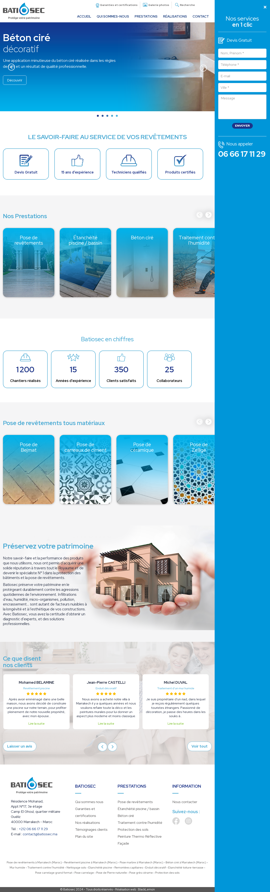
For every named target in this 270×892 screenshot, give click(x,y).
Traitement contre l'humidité (198, 239)
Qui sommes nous (89, 802)
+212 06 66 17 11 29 (33, 829)
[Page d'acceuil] (23, 10)
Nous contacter (184, 802)
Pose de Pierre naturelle (111, 872)
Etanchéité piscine (100, 867)
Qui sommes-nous (113, 16)
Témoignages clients (91, 829)
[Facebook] (176, 823)
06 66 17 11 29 (242, 154)
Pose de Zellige (198, 443)
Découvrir (28, 287)
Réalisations (175, 16)
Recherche (187, 5)
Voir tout (200, 746)
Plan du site (84, 836)
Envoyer (242, 126)
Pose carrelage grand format (53, 872)
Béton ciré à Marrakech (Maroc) (186, 862)
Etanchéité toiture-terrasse (185, 867)
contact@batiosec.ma (40, 834)
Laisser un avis (19, 746)
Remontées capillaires (128, 867)
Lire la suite (36, 723)
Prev (11, 68)
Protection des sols (133, 829)
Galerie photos (158, 5)
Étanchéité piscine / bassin (85, 236)
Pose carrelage (84, 872)
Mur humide (17, 867)
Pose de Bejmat (28, 443)
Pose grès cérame (141, 872)
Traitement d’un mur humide (175, 688)
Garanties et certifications (119, 5)
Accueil (84, 16)
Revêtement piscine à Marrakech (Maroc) (90, 862)
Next (203, 68)
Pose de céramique (142, 443)
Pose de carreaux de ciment (85, 446)
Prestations (146, 16)
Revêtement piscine (36, 688)
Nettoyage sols (76, 867)
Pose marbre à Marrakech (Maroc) (141, 862)
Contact (201, 16)
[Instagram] (188, 823)
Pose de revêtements (28, 236)
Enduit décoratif (106, 688)
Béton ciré (142, 233)
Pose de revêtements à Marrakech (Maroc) (34, 862)
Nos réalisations (87, 822)
